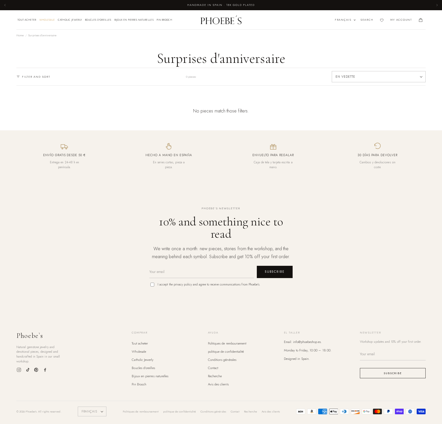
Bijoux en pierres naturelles (133, 20)
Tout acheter (26, 20)
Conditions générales (222, 359)
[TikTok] (27, 369)
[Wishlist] (382, 20)
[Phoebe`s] (221, 20)
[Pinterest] (36, 369)
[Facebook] (45, 369)
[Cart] (421, 20)
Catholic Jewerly (70, 20)
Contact (213, 367)
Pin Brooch (164, 20)
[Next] (437, 5)
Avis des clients (218, 384)
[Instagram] (18, 369)
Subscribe (275, 271)
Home (20, 35)
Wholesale (47, 20)
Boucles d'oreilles (98, 20)
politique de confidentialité (226, 351)
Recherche (215, 376)
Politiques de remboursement (227, 343)
